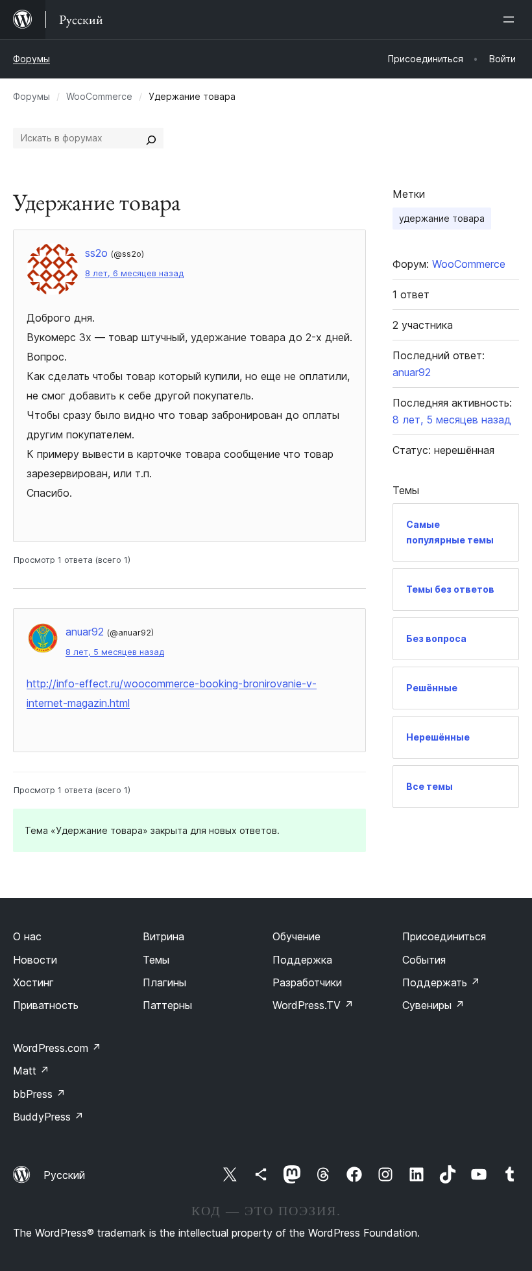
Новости (35, 959)
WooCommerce (99, 96)
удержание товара (442, 218)
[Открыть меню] (511, 19)
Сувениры (433, 1005)
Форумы (31, 58)
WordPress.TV (313, 1005)
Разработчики (307, 982)
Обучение (296, 936)
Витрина (163, 936)
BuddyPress (48, 1116)
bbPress (39, 1093)
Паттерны (167, 1005)
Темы (156, 959)
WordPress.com (57, 1047)
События (424, 959)
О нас (27, 936)
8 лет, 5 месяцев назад (115, 652)
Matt (31, 1070)
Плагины (164, 982)
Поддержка (302, 959)
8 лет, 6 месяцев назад (134, 273)
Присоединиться (444, 936)
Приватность (46, 1005)
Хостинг (33, 982)
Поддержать (441, 982)
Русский (64, 1175)
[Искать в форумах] (151, 138)
